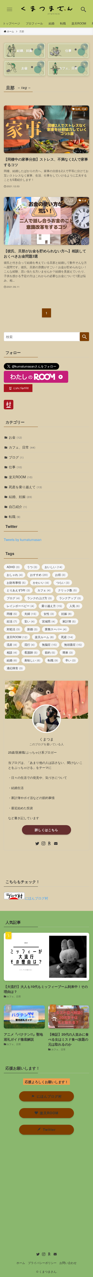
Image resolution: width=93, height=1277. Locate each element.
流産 (12, 644)
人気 (74, 606)
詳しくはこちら (46, 829)
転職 (14, 516)
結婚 (12, 660)
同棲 (12, 614)
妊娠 (66, 614)
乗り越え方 (51, 606)
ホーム (20, 1263)
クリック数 (67, 590)
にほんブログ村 (36, 898)
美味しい (32, 660)
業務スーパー (56, 629)
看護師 (30, 652)
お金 (15, 437)
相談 (12, 652)
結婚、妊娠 (20, 496)
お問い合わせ (68, 1263)
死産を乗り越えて (25, 486)
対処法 (13, 629)
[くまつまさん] (46, 9)
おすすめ (39, 575)
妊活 (12, 621)
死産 (67, 637)
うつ (32, 567)
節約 (50, 652)
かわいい (41, 582)
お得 (60, 575)
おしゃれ (15, 575)
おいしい (53, 567)
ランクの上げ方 (39, 598)
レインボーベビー (20, 606)
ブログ (16, 457)
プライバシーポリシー (42, 1263)
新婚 (32, 629)
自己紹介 (18, 506)
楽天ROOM (20, 476)
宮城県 (48, 621)
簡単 (67, 652)
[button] (83, 9)
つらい (62, 582)
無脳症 (49, 644)
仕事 (15, 466)
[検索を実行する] (84, 336)
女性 (49, 614)
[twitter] (37, 843)
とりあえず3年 (18, 590)
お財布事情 (16, 582)
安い (29, 621)
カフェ (44, 590)
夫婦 (30, 614)
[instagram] (43, 843)
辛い (70, 660)
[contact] (55, 843)
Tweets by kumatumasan (22, 539)
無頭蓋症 (73, 644)
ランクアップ (70, 598)
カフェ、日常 (22, 447)
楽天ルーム (44, 637)
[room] (49, 843)
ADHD (13, 567)
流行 (29, 644)
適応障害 (15, 668)
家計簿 (69, 621)
